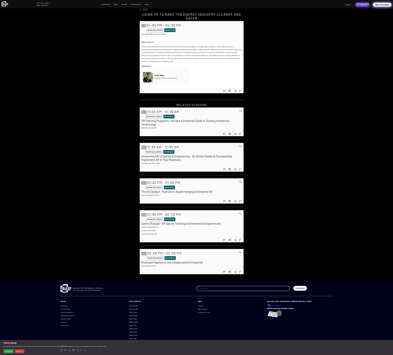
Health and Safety (65, 319)
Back (145, 9)
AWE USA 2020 (133, 335)
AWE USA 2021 (133, 332)
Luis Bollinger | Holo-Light (150, 163)
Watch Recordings (382, 5)
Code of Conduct (65, 309)
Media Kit (200, 306)
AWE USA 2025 (133, 309)
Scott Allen (159, 75)
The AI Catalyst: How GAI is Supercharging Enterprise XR (176, 191)
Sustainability (64, 306)
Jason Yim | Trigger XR (149, 234)
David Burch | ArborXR (149, 128)
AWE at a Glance (203, 309)
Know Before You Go (204, 312)
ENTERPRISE (170, 30)
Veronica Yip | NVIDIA (148, 230)
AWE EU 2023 (133, 319)
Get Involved (362, 5)
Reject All (19, 351)
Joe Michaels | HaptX (148, 266)
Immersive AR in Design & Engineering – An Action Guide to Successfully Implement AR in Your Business (186, 158)
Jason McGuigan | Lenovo (150, 195)
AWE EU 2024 (133, 312)
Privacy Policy (64, 325)
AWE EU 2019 (133, 338)
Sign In (348, 5)
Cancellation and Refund (67, 315)
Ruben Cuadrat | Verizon (149, 227)
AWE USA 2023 (133, 322)
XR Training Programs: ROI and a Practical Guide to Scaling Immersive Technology (185, 122)
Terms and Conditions (66, 312)
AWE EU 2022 (133, 325)
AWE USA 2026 (133, 306)
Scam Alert (63, 322)
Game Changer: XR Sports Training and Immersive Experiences (181, 223)
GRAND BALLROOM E (155, 30)
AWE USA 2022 (133, 329)
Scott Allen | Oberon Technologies (153, 34)
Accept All (8, 351)
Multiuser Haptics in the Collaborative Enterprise (172, 262)
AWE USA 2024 (133, 315)
